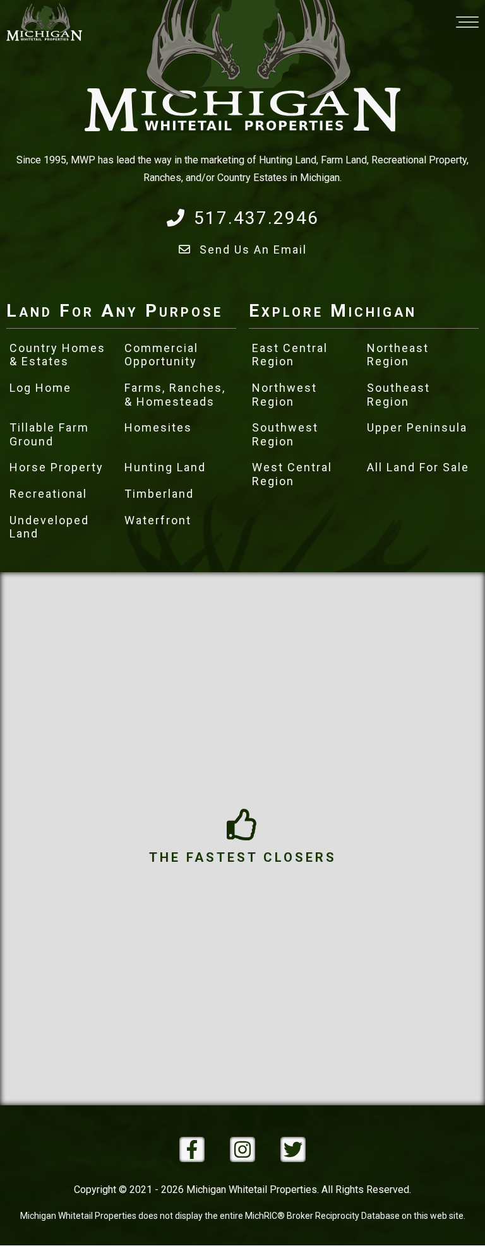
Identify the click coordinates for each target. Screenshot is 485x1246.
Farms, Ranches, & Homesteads (174, 394)
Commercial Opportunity (161, 354)
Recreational (48, 493)
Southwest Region (285, 434)
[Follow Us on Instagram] (242, 1149)
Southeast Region (398, 394)
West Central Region (292, 474)
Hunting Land (165, 467)
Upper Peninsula (417, 427)
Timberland (159, 493)
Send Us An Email (253, 249)
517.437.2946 (256, 218)
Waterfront (157, 520)
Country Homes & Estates (57, 354)
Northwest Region (284, 394)
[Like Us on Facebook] (192, 1149)
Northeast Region (398, 354)
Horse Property (56, 467)
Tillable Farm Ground (49, 434)
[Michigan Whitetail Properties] (44, 22)
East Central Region (290, 354)
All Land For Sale (418, 467)
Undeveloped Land (49, 527)
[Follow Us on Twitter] (293, 1149)
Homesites (158, 427)
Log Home (40, 387)
